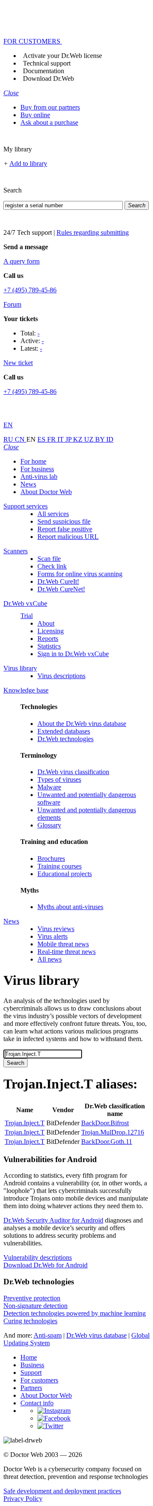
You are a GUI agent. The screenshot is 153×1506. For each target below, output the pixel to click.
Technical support (47, 63)
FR (52, 439)
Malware (49, 787)
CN (20, 439)
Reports (47, 638)
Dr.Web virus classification (73, 771)
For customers (39, 1380)
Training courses (59, 866)
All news (49, 959)
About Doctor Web (46, 491)
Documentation (43, 70)
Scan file (49, 558)
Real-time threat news (66, 951)
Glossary (49, 825)
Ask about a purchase (49, 122)
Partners (31, 1387)
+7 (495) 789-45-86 (30, 290)
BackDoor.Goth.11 (106, 1141)
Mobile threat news (63, 944)
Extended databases (63, 731)
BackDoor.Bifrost (105, 1123)
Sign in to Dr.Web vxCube (73, 653)
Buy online (35, 114)
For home (33, 461)
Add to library (28, 163)
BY (100, 439)
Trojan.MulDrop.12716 (112, 1132)
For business (37, 469)
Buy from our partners (50, 107)
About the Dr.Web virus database (81, 723)
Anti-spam (48, 1335)
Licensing (50, 631)
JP (69, 439)
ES (42, 439)
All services (53, 513)
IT (61, 439)
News (28, 484)
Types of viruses (59, 779)
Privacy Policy (22, 1498)
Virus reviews (55, 928)
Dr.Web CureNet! (61, 589)
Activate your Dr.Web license (62, 55)
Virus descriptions (61, 675)
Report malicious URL (68, 536)
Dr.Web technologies (65, 738)
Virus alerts (52, 936)
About (45, 623)
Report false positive (64, 529)
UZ (89, 439)
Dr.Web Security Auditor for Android (53, 1220)
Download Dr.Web (48, 78)
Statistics (49, 646)
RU (9, 439)
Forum (12, 304)
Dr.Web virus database (96, 1335)
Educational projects (64, 873)
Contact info (37, 1403)
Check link (52, 566)
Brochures (51, 858)
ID (109, 439)
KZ (78, 439)
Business (32, 1365)
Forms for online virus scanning (79, 573)
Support (31, 1372)
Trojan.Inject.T (25, 1123)
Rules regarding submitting (93, 232)
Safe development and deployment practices (62, 1491)
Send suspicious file (64, 521)
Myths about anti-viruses (70, 906)
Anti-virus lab (38, 476)
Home (28, 1357)
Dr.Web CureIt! (58, 581)
